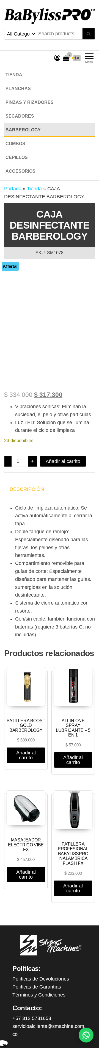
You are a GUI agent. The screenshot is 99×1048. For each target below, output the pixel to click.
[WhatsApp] (86, 1035)
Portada (12, 188)
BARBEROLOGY (23, 130)
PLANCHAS (18, 88)
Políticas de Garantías (36, 987)
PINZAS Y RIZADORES (30, 102)
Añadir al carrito (63, 461)
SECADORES (20, 116)
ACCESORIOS (20, 171)
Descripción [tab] (27, 489)
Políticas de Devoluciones (40, 979)
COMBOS (15, 143)
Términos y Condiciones (38, 995)
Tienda (14, 74)
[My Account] (57, 58)
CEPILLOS (17, 157)
